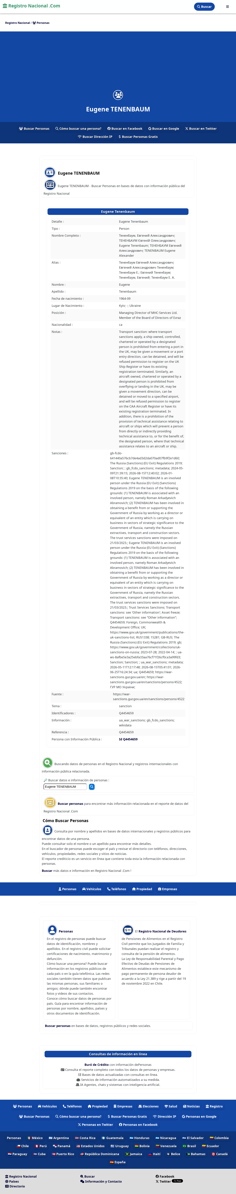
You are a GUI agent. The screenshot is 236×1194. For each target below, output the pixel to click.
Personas (68, 889)
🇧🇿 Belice (173, 1154)
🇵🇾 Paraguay (17, 1154)
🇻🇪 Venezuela (166, 1146)
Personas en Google (200, 1116)
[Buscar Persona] (92, 787)
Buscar (206, 6)
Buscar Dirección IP (97, 137)
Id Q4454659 (128, 739)
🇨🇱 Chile (23, 1146)
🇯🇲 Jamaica (133, 1154)
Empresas (169, 889)
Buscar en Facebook (126, 128)
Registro (216, 1106)
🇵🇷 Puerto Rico (63, 1154)
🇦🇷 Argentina (59, 1138)
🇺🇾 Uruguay (120, 1146)
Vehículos (93, 889)
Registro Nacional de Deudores (162, 931)
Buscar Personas (36, 128)
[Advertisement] (118, 63)
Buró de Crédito (97, 1065)
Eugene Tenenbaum (118, 211)
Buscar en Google (165, 128)
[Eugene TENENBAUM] (118, 95)
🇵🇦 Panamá (61, 1146)
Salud (172, 1106)
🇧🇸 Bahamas (195, 1154)
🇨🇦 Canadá (219, 1154)
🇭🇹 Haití (154, 1154)
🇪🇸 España (118, 1162)
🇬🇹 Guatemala (113, 1138)
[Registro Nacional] (227, 6)
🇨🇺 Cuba (39, 1154)
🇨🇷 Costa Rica (85, 1138)
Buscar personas (71, 804)
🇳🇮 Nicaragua (165, 1138)
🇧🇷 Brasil (189, 1146)
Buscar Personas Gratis (139, 137)
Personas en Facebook (140, 1124)
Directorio (17, 1186)
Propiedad (144, 889)
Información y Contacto (103, 1181)
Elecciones (150, 1106)
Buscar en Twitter (202, 128)
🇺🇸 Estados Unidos (90, 1146)
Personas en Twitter (97, 1124)
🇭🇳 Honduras (139, 1138)
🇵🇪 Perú (41, 1146)
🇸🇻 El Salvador (193, 1138)
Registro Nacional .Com (33, 6)
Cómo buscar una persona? (80, 128)
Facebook (167, 1176)
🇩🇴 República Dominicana (99, 1154)
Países (13, 1181)
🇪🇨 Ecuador (210, 1146)
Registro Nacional (22, 1176)
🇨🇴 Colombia (219, 1138)
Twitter (165, 1181)
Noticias (193, 1106)
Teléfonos (118, 889)
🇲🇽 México (35, 1138)
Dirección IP (166, 1116)
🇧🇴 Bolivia (142, 1146)
